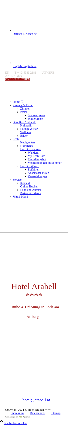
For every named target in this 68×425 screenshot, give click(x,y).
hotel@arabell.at (36, 400)
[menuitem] (38, 102)
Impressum (17, 413)
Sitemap (55, 413)
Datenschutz (37, 413)
